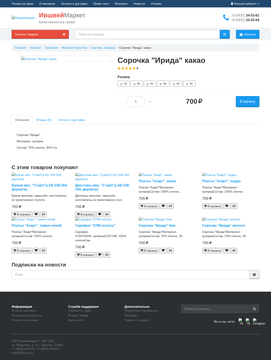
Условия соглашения (25, 320)
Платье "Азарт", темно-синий (37, 225)
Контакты (121, 3)
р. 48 (163, 83)
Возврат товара (78, 315)
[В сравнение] (43, 214)
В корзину (247, 101)
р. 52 (123, 83)
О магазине (47, 3)
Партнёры (130, 315)
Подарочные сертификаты (141, 310)
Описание (22, 119)
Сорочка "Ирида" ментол (223, 225)
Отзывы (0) (43, 119)
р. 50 (150, 83)
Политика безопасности (27, 315)
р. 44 (176, 83)
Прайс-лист (101, 3)
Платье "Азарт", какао (157, 181)
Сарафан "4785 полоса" (95, 225)
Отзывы (156, 3)
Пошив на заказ (22, 3)
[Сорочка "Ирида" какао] (65, 59)
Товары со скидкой (136, 320)
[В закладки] (36, 214)
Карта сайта (76, 320)
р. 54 (189, 83)
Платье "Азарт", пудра (221, 181)
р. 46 (137, 83)
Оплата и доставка (74, 3)
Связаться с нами (79, 310)
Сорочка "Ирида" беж (157, 225)
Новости (139, 3)
